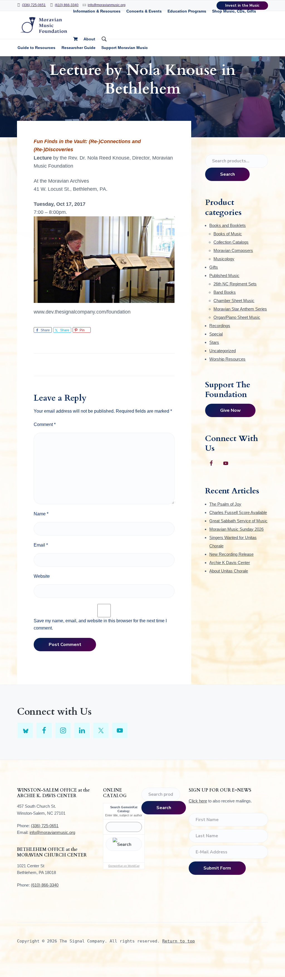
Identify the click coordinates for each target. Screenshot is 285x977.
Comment (45, 424)
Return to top (178, 941)
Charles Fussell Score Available (238, 512)
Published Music (224, 275)
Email (41, 545)
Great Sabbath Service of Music (238, 520)
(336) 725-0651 (34, 5)
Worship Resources (227, 359)
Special (216, 334)
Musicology (223, 258)
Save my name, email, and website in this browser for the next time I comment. (100, 624)
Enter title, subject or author (123, 815)
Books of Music (227, 233)
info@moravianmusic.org (52, 832)
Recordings (219, 325)
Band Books (224, 292)
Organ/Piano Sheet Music (236, 317)
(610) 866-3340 (66, 5)
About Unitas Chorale (228, 571)
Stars (214, 342)
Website (42, 576)
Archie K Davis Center (229, 562)
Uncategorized (222, 350)
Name (41, 513)
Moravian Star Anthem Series (240, 309)
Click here (198, 801)
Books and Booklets (227, 225)
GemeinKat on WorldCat (123, 865)
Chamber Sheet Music (233, 300)
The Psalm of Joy (225, 504)
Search (227, 174)
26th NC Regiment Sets (235, 283)
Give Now (230, 410)
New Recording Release (231, 554)
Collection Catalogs (231, 242)
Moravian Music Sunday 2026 (236, 529)
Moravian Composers (233, 250)
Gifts (213, 267)
